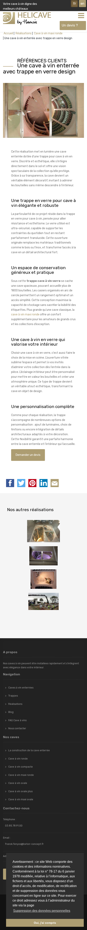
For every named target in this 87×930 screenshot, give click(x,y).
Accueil (8, 33)
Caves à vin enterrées (20, 687)
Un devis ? (70, 25)
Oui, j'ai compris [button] (45, 922)
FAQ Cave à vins (17, 720)
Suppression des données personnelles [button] (41, 910)
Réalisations (23, 33)
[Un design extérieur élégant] (43, 555)
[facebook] (10, 483)
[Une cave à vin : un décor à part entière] (43, 579)
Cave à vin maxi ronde (48, 33)
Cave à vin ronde (18, 758)
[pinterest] (32, 483)
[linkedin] (43, 483)
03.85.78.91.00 (13, 825)
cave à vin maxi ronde (25, 314)
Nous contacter (17, 728)
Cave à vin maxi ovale (20, 799)
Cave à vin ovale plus (20, 791)
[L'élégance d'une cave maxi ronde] (43, 531)
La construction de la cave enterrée (29, 750)
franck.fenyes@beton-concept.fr (24, 844)
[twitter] (21, 483)
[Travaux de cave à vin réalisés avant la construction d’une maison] (43, 601)
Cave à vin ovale (17, 783)
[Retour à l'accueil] (27, 18)
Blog (11, 712)
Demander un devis (28, 455)
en (82, 3)
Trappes (13, 695)
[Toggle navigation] (81, 15)
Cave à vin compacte (20, 766)
